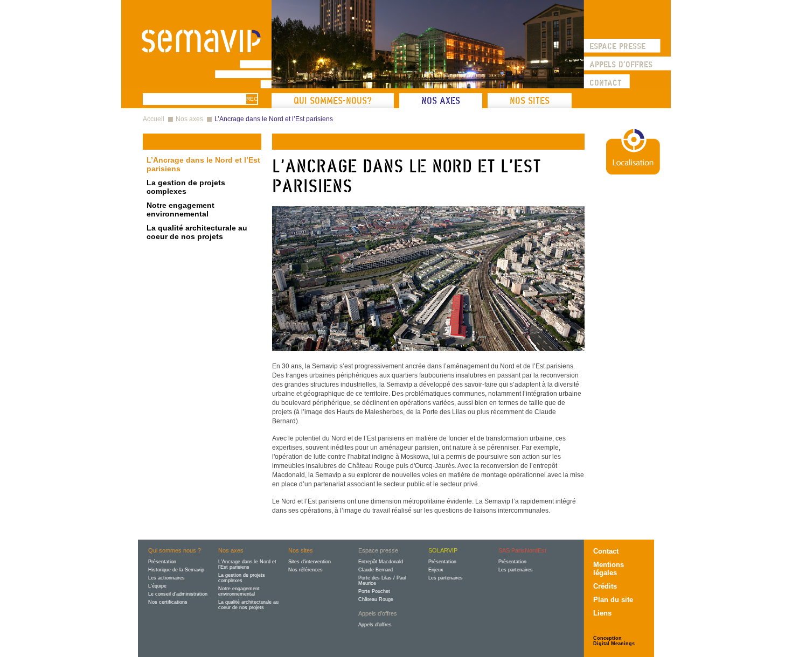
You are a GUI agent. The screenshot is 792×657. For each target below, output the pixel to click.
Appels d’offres (375, 624)
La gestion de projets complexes (186, 186)
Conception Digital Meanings (614, 640)
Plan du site (613, 600)
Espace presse (617, 46)
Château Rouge (375, 599)
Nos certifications (167, 602)
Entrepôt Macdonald (380, 561)
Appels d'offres (620, 64)
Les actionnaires (166, 578)
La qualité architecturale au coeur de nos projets (197, 232)
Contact (605, 82)
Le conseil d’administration (177, 594)
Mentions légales (608, 569)
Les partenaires (445, 578)
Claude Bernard (375, 569)
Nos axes (440, 100)
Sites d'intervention (309, 561)
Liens (602, 613)
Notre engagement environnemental (180, 209)
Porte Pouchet (374, 591)
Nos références (305, 569)
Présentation (162, 561)
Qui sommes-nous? (333, 100)
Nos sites (530, 100)
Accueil (153, 119)
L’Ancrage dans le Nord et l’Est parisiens (273, 119)
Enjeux (435, 569)
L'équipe (157, 586)
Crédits (605, 586)
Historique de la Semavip (176, 569)
